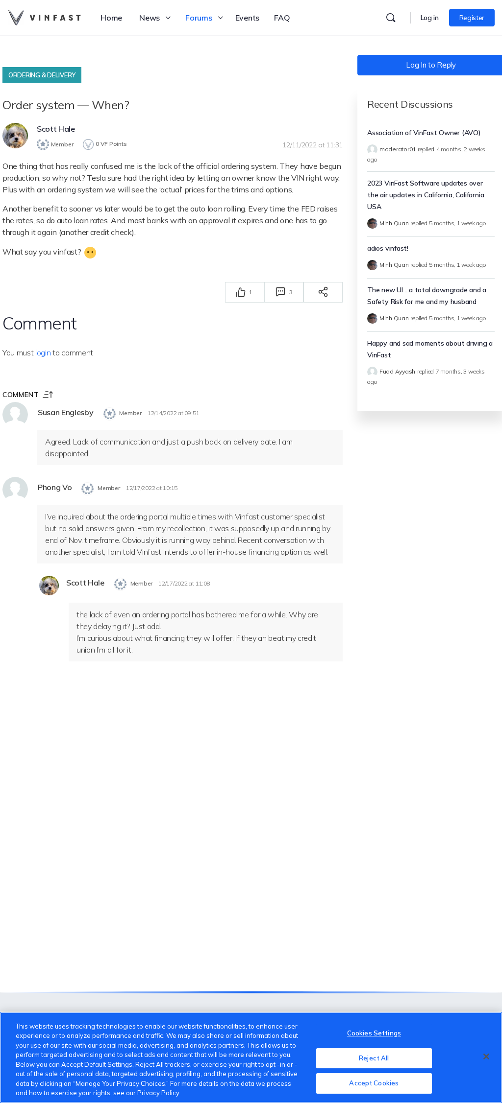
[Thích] (241, 292)
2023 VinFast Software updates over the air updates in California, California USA (425, 195)
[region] (251, 1057)
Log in (430, 17)
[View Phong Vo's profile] (15, 489)
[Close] (486, 1056)
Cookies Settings (374, 1033)
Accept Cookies (374, 1083)
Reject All (374, 1058)
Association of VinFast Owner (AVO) (424, 132)
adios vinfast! (387, 248)
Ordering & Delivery (41, 75)
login (42, 352)
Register (471, 17)
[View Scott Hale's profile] (15, 135)
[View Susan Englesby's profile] (15, 414)
